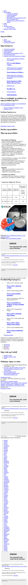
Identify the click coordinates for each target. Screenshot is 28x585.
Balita (5, 23)
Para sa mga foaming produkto (13, 238)
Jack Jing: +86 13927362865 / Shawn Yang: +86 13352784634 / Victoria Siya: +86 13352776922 (14, 369)
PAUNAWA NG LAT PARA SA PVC (15, 385)
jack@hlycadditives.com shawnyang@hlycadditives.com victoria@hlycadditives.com (11, 373)
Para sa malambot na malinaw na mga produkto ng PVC (15, 304)
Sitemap (16, 381)
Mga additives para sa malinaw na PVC (16, 17)
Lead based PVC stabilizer (12, 384)
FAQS (5, 24)
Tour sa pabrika (10, 27)
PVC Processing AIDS (12, 19)
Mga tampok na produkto (7, 381)
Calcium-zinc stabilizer (12, 13)
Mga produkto (7, 12)
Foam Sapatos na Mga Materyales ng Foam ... (14, 82)
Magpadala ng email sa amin (8, 126)
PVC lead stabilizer (5, 383)
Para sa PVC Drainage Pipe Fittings (14, 314)
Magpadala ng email (6, 388)
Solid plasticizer (12, 95)
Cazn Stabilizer (14, 383)
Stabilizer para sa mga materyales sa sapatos (14, 56)
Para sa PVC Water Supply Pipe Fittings (13, 323)
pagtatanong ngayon (6, 377)
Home (5, 11)
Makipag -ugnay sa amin (10, 29)
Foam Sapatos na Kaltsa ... (15, 72)
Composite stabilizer (12, 15)
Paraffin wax (11, 89)
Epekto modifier (11, 16)
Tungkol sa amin (8, 26)
